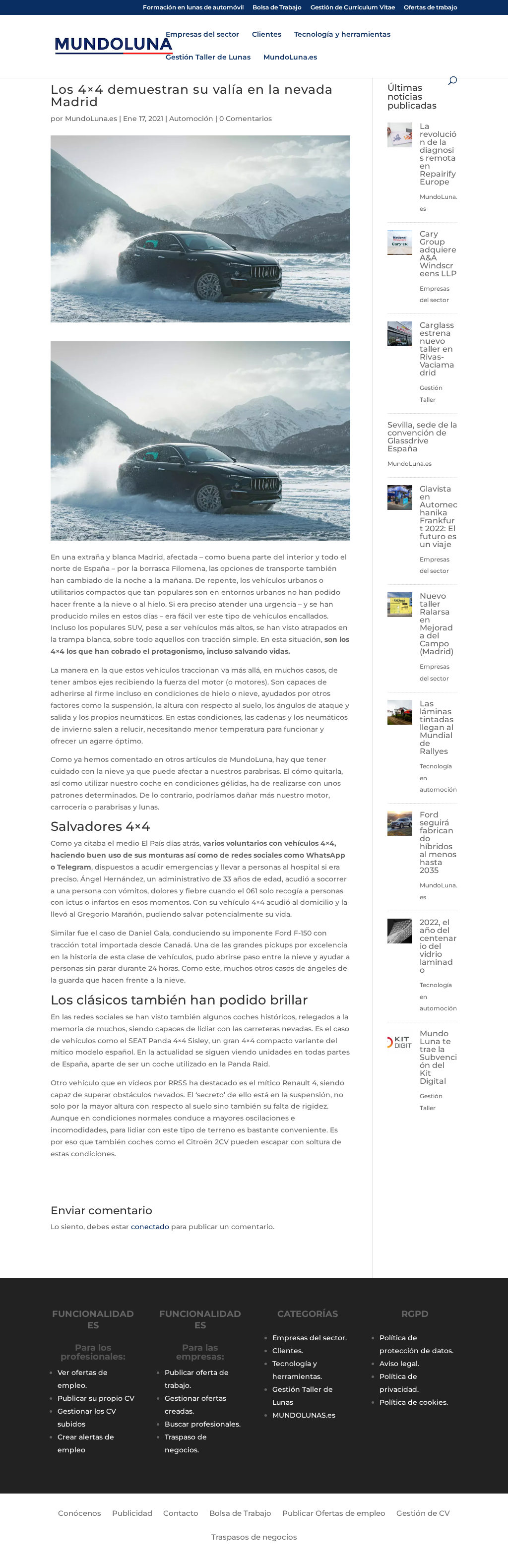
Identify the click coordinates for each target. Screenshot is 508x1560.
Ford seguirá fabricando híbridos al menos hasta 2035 (438, 842)
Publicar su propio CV (96, 1398)
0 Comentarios (245, 118)
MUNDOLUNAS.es (303, 1415)
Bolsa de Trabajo (277, 7)
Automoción (191, 118)
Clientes (266, 35)
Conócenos (79, 1514)
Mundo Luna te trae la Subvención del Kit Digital (438, 1057)
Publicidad (132, 1514)
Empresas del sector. (309, 1337)
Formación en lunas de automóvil (193, 7)
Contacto (180, 1514)
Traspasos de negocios (254, 1538)
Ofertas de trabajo (430, 7)
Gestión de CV (423, 1514)
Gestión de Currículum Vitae (353, 7)
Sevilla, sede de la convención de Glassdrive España (422, 436)
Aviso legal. (399, 1363)
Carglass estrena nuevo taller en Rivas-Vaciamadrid (437, 348)
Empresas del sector (202, 35)
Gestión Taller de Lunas (208, 58)
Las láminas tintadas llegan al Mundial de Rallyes (436, 727)
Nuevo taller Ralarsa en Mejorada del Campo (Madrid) (436, 623)
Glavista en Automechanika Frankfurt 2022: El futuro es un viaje (438, 516)
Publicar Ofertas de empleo (333, 1514)
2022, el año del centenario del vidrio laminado (438, 946)
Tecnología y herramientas (342, 35)
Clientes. (287, 1350)
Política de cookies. (414, 1402)
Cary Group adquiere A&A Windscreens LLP (438, 253)
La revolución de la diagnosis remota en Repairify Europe (438, 154)
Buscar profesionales (202, 1424)
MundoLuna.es (290, 58)
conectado (150, 1226)
